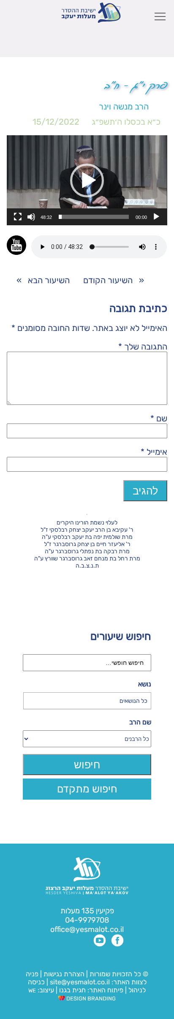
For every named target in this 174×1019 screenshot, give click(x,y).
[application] (87, 180)
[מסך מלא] (18, 217)
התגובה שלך (142, 346)
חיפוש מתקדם (87, 789)
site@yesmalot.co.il (80, 982)
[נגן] (156, 217)
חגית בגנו (71, 990)
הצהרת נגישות (64, 974)
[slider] (93, 217)
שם (158, 418)
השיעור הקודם (108, 280)
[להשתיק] (31, 217)
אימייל (154, 452)
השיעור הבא (49, 280)
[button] (87, 180)
